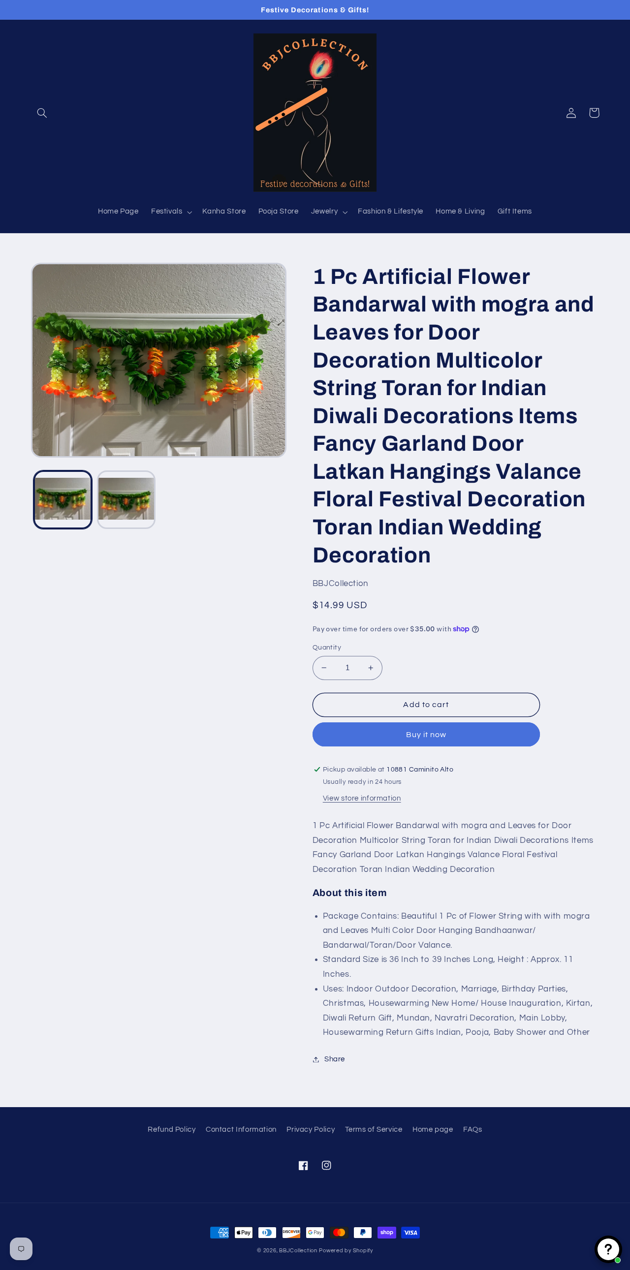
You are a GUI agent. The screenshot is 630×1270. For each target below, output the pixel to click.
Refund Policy (171, 1129)
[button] (42, 112)
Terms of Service (374, 1129)
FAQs (472, 1129)
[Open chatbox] (608, 1249)
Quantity (327, 647)
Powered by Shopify (346, 1250)
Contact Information (241, 1129)
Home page (432, 1129)
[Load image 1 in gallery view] (62, 499)
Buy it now (426, 735)
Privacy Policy (310, 1129)
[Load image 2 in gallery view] (126, 499)
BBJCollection (298, 1250)
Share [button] (334, 1059)
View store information (362, 798)
